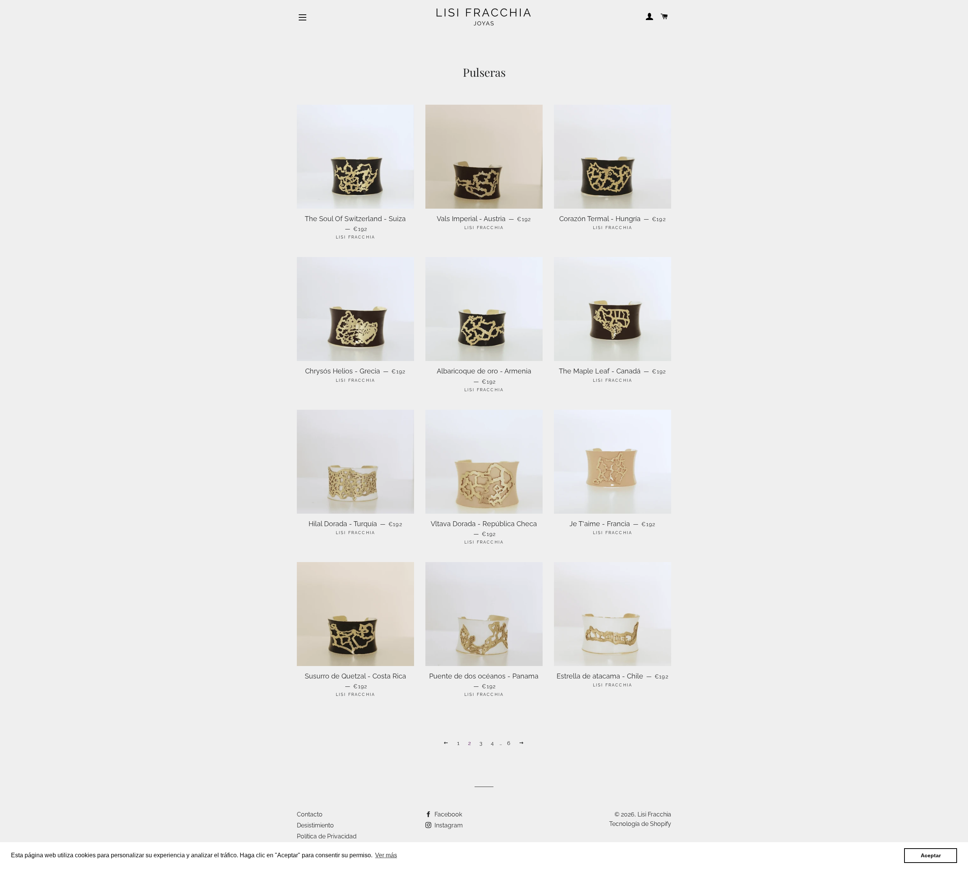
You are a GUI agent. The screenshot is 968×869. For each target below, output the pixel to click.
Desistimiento (315, 825)
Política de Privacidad (327, 836)
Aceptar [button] (931, 855)
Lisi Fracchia (654, 814)
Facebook (447, 814)
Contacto (310, 814)
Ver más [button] (386, 855)
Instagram (448, 825)
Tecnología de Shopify (640, 823)
